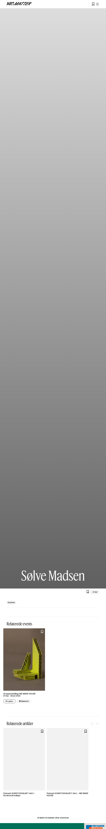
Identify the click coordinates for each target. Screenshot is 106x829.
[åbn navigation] (97, 4)
